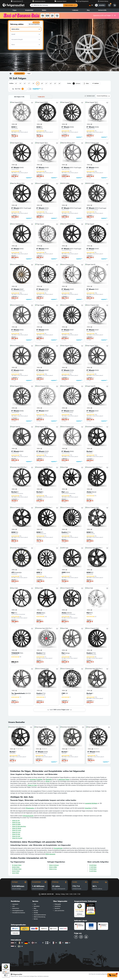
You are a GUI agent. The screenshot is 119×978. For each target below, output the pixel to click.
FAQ (35, 904)
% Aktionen (75, 10)
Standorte (57, 908)
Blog (88, 10)
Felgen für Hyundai (17, 838)
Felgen (14, 10)
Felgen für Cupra (16, 830)
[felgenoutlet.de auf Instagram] (81, 937)
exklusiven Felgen (63, 779)
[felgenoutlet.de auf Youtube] (86, 937)
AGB (13, 906)
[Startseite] (10, 73)
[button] (20, 901)
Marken (44, 10)
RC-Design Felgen (16, 865)
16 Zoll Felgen (93, 871)
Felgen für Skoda (16, 828)
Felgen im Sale (32, 785)
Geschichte (58, 906)
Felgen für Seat (16, 834)
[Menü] (9, 965)
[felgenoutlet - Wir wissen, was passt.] (13, 5)
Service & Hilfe (102, 10)
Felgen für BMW (16, 824)
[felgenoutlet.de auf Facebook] (76, 937)
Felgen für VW (16, 820)
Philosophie (58, 904)
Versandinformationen (40, 915)
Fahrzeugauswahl (27, 816)
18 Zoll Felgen (93, 865)
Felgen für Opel (16, 836)
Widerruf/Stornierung (39, 917)
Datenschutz (15, 908)
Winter (48, 781)
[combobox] (25, 29)
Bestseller (49, 779)
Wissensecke (30, 808)
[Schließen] (115, 15)
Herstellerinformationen (18, 912)
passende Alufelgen (91, 803)
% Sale (41, 97)
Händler (36, 912)
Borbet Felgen (16, 867)
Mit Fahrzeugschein (34, 24)
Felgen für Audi (16, 822)
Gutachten (88, 808)
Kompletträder (58, 848)
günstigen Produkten (36, 779)
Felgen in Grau (53, 869)
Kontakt (36, 910)
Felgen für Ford (16, 832)
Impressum (15, 904)
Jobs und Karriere (59, 910)
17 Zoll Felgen (93, 867)
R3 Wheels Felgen (16, 869)
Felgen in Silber (53, 867)
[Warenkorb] (114, 5)
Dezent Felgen (16, 871)
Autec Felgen (15, 873)
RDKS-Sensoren (50, 854)
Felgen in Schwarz (54, 865)
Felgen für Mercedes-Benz (19, 826)
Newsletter (37, 906)
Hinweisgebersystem (17, 910)
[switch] (6, 975)
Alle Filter (19, 89)
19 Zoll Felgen (93, 869)
